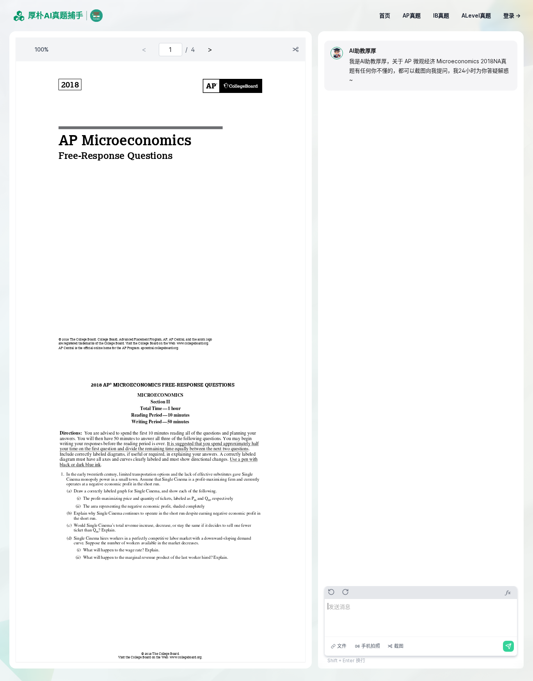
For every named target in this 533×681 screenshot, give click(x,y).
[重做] (346, 591)
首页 (384, 15)
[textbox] (421, 617)
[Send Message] (508, 646)
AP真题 (412, 15)
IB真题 (441, 15)
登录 (512, 15)
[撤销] (332, 591)
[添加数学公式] (507, 593)
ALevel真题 (476, 15)
